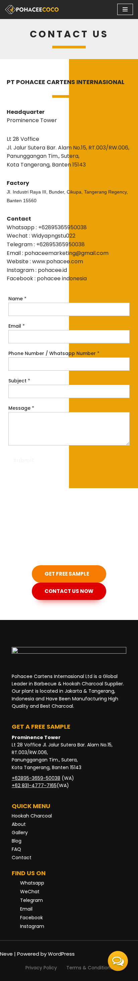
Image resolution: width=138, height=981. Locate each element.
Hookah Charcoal (32, 815)
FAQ (16, 849)
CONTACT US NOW (69, 591)
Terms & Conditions (89, 967)
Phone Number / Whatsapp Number (53, 353)
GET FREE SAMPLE (67, 573)
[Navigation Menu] (125, 9)
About (19, 824)
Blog (16, 841)
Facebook (31, 917)
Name (17, 298)
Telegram (31, 900)
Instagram (32, 926)
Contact (21, 857)
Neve (6, 953)
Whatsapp (32, 883)
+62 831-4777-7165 (34, 785)
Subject (19, 380)
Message (21, 408)
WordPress (61, 953)
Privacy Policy (41, 967)
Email (16, 326)
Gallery (20, 832)
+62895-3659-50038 (36, 778)
